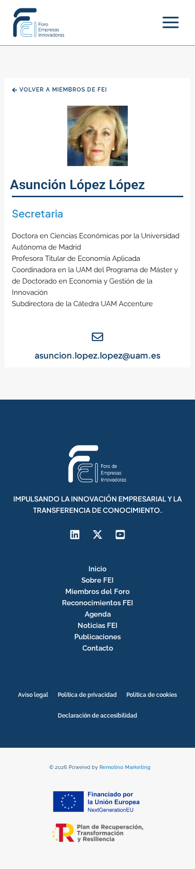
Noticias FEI (97, 625)
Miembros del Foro (97, 591)
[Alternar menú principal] (171, 22)
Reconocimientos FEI (97, 603)
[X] (97, 534)
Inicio (97, 569)
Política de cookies (151, 695)
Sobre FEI (97, 580)
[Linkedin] (75, 534)
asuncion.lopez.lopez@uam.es (97, 355)
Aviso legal (33, 695)
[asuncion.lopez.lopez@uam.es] (97, 337)
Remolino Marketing (125, 767)
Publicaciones (97, 637)
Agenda (98, 614)
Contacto (97, 648)
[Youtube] (120, 534)
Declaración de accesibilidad (97, 715)
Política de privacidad (87, 695)
